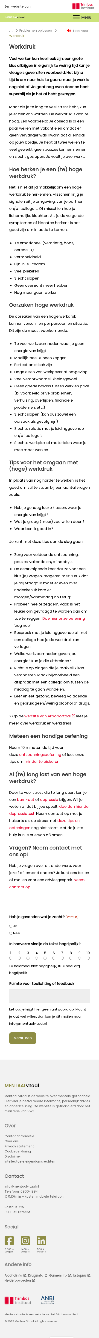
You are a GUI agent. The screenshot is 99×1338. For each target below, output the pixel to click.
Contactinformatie (19, 1136)
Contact (14, 1176)
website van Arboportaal (47, 716)
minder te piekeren (41, 761)
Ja (15, 926)
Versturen (23, 1038)
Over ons (12, 1141)
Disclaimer (13, 1156)
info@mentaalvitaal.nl (22, 1186)
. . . (11, 30)
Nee (16, 933)
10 (88, 952)
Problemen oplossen (35, 30)
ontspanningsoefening (40, 754)
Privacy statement (19, 1146)
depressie (49, 799)
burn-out (25, 799)
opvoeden (18, 1280)
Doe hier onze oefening (63, 618)
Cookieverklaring (18, 1151)
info (13, 1275)
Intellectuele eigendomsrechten (30, 1161)
